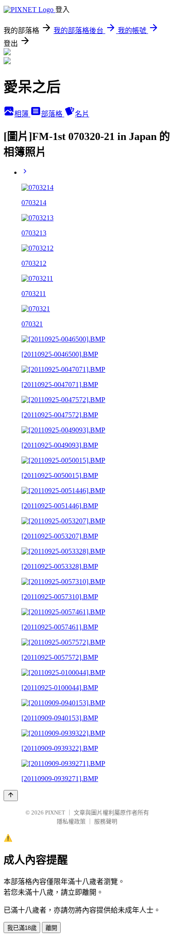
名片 (82, 114)
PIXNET (55, 812)
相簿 (22, 114)
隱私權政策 (71, 821)
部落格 (52, 114)
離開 (51, 928)
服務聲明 (105, 821)
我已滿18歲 (22, 928)
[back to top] (11, 795)
